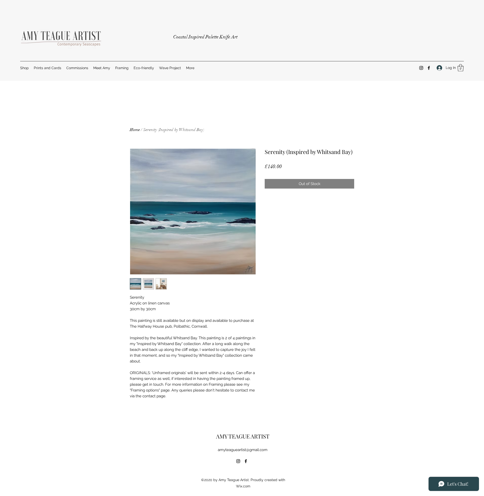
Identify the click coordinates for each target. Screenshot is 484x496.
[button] (461, 67)
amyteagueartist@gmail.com (242, 450)
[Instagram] (421, 67)
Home (135, 129)
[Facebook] (428, 67)
